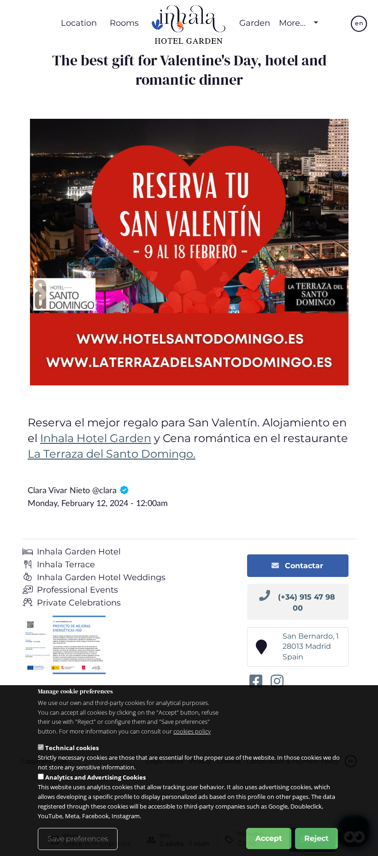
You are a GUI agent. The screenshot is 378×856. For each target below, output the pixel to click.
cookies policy (192, 731)
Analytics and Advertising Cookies (95, 777)
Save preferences (77, 838)
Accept (268, 838)
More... (292, 23)
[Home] (189, 23)
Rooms (124, 23)
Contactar (303, 565)
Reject (316, 838)
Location (79, 23)
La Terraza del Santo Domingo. (111, 453)
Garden (254, 23)
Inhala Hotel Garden (95, 438)
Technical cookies (72, 748)
